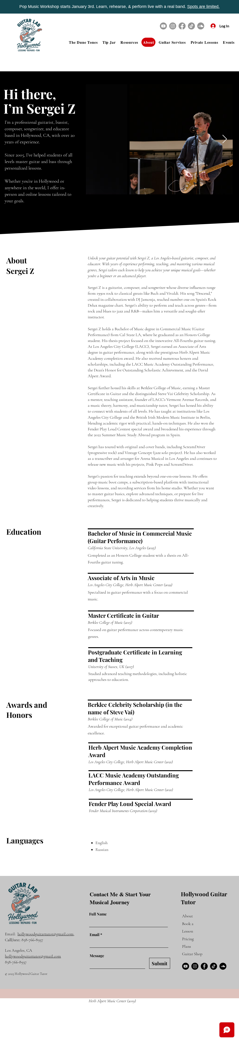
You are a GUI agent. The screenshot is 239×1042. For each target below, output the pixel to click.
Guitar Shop (192, 953)
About (187, 916)
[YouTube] (185, 966)
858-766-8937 (32, 939)
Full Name (98, 914)
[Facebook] (182, 25)
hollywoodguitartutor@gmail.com (46, 934)
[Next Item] (224, 139)
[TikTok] (191, 25)
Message (97, 956)
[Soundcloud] (200, 25)
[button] (129, 42)
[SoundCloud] (222, 966)
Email (94, 935)
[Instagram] (172, 25)
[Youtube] (163, 25)
